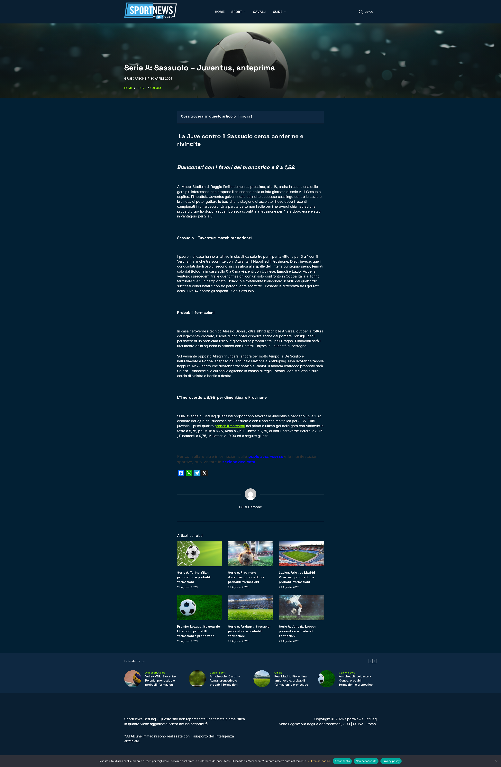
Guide (277, 12)
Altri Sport (151, 672)
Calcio (214, 672)
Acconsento (342, 761)
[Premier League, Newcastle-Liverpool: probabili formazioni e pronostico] (199, 607)
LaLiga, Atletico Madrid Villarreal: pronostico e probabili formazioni (297, 577)
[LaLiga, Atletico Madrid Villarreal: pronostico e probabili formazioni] (301, 553)
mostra (245, 116)
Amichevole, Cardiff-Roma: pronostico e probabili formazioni (225, 680)
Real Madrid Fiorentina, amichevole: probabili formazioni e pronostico (291, 680)
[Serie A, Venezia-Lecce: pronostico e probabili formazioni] (301, 607)
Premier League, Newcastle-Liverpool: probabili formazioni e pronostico (199, 631)
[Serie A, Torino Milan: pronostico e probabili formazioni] (199, 553)
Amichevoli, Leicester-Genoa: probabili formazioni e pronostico (356, 680)
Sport (236, 12)
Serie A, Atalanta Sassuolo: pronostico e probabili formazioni (249, 631)
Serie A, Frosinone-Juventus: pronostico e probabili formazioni (246, 577)
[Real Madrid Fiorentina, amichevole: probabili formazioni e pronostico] (261, 678)
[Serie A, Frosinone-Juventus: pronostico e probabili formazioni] (250, 553)
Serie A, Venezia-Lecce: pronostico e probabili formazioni (297, 631)
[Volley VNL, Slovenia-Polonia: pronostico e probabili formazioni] (132, 678)
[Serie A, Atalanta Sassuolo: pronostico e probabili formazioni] (250, 607)
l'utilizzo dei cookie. (319, 761)
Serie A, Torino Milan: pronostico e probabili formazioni (194, 577)
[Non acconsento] (496, 761)
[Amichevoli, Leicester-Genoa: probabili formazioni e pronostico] (326, 678)
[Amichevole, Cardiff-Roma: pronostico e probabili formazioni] (197, 678)
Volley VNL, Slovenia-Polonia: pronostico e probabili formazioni (160, 680)
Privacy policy (391, 761)
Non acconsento (366, 761)
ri (244, 426)
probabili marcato (229, 426)
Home (220, 12)
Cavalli (259, 12)
